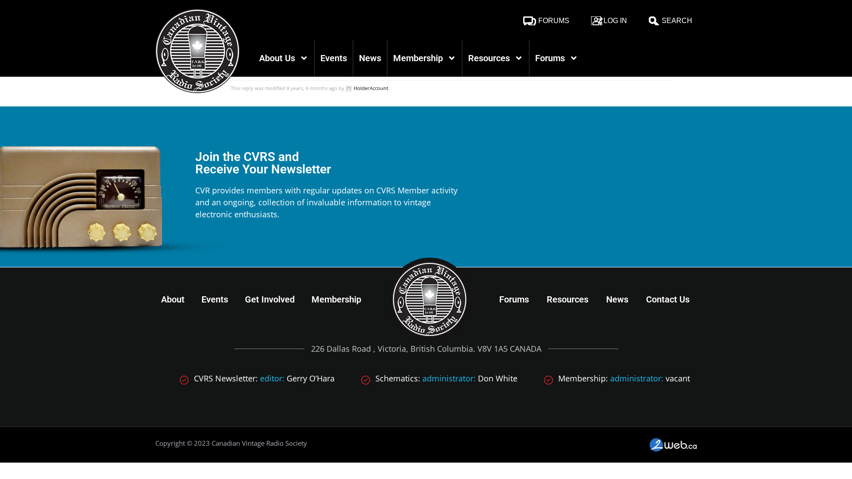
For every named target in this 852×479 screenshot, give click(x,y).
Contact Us (668, 299)
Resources (489, 58)
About (173, 299)
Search (677, 20)
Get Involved (270, 299)
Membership (418, 58)
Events (333, 58)
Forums (553, 20)
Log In (615, 20)
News (370, 58)
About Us (277, 58)
